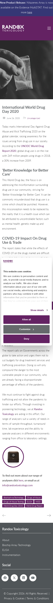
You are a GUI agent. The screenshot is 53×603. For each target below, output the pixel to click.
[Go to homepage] (13, 28)
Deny (26, 339)
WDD (38, 501)
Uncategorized (33, 118)
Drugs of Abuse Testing (14, 501)
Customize (24, 329)
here (29, 12)
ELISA (29, 501)
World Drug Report (34, 505)
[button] (49, 28)
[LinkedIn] (23, 577)
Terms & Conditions (38, 598)
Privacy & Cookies (14, 598)
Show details (37, 310)
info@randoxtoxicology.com (17, 485)
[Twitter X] (14, 577)
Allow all (26, 319)
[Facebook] (5, 577)
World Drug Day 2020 (13, 505)
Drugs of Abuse (33, 497)
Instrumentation (11, 555)
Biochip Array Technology (16, 545)
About (5, 540)
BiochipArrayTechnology (14, 497)
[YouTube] (32, 577)
